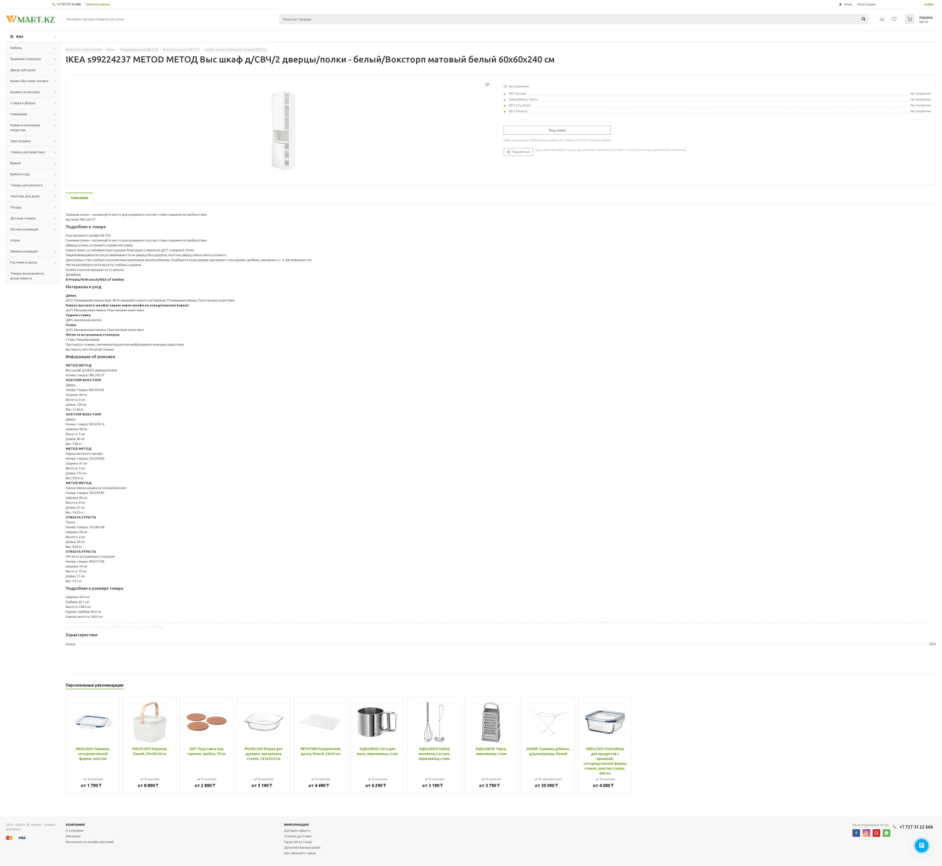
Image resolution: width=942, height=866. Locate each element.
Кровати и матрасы (25, 92)
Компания (75, 824)
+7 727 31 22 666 (69, 4)
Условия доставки (298, 836)
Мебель (16, 48)
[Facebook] (856, 833)
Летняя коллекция (24, 229)
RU (931, 4)
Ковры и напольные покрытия (25, 127)
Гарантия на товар (298, 841)
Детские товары (23, 218)
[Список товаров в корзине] (919, 22)
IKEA (19, 36)
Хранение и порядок (25, 59)
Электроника (20, 141)
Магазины (73, 836)
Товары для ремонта (26, 185)
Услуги (15, 240)
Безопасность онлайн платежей (90, 841)
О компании (74, 830)
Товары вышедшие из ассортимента (27, 276)
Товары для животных (27, 152)
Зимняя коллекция (24, 251)
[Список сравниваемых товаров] (882, 20)
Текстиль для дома (24, 196)
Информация (296, 824)
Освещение (18, 114)
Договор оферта (297, 830)
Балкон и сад (20, 174)
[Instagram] (866, 833)
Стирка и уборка (22, 103)
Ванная (15, 163)
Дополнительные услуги (302, 847)
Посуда (15, 207)
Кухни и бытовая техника (29, 81)
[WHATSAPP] (886, 833)
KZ (927, 4)
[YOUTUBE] (876, 833)
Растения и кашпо (23, 262)
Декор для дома (23, 70)
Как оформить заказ (300, 853)
